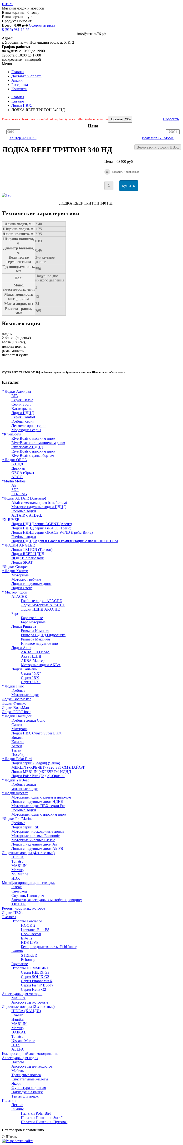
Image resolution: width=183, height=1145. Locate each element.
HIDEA (17, 857)
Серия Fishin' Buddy (37, 985)
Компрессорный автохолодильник (30, 1054)
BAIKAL (18, 1032)
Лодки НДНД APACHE (40, 609)
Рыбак (16, 887)
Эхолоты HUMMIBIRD (30, 968)
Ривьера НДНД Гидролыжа (43, 635)
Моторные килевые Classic (33, 840)
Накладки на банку (27, 1092)
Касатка (17, 742)
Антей (16, 746)
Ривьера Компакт (35, 631)
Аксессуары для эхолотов (32, 1066)
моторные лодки (24, 789)
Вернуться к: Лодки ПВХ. (158, 147)
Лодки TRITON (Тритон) (31, 549)
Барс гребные (32, 618)
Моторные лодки (25, 695)
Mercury (17, 870)
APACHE (19, 596)
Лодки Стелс (21, 588)
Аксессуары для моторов (22, 994)
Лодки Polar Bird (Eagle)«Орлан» (38, 776)
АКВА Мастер (33, 661)
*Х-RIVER (11, 520)
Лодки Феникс (14, 703)
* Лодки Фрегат (15, 793)
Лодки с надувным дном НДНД (37, 801)
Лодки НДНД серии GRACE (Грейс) (41, 528)
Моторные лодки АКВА (41, 665)
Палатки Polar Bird (36, 1113)
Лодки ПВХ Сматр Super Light (36, 733)
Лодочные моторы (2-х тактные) (28, 1007)
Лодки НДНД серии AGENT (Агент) (41, 524)
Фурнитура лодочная (28, 1088)
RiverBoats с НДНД (27, 447)
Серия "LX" (31, 682)
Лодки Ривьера (23, 626)
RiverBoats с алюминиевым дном (38, 443)
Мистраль (19, 729)
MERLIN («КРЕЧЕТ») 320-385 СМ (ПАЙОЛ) (48, 767)
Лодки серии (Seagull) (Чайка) (35, 763)
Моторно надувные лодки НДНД (38, 507)
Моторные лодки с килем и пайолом (41, 797)
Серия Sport (20, 404)
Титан (16, 750)
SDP (15, 490)
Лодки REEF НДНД (27, 554)
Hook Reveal (31, 934)
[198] (7, 195)
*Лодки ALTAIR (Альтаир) (24, 498)
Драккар (18, 468)
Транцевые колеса (26, 1075)
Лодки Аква (21, 648)
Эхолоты (9, 917)
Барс (15, 614)
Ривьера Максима (35, 639)
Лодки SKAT (22, 562)
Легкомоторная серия (28, 426)
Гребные (18, 690)
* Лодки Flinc (13, 686)
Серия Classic (22, 400)
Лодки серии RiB (25, 827)
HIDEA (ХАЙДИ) (26, 1011)
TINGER (18, 904)
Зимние (17, 1109)
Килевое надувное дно (39, 643)
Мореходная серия (26, 430)
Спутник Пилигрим (27, 895)
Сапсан (17, 725)
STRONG (19, 494)
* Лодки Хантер (15, 571)
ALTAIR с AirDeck (26, 515)
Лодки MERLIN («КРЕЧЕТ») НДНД (41, 772)
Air (13, 485)
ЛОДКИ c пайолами (27, 558)
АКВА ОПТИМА (35, 652)
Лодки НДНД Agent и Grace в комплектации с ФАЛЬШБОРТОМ (64, 541)
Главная (17, 97)
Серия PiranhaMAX (36, 981)
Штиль (7, 4)
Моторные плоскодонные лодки (37, 831)
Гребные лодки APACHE (41, 601)
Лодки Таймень (24, 669)
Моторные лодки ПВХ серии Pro (38, 806)
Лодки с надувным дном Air (34, 844)
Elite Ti (26, 938)
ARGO (17, 477)
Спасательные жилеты (29, 1079)
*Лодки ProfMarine (17, 819)
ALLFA (17, 1049)
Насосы (17, 1062)
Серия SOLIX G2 (35, 977)
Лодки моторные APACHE (43, 605)
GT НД (17, 464)
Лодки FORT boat (16, 712)
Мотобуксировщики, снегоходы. (28, 883)
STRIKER (29, 955)
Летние (17, 1105)
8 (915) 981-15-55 (16, 30)
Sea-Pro (17, 1015)
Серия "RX (30, 678)
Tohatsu (17, 861)
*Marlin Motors (13, 481)
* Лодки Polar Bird (17, 759)
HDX (15, 878)
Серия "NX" (31, 673)
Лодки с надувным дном (31, 584)
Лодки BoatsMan (15, 708)
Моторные (20, 575)
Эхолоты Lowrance (26, 921)
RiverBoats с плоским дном (33, 451)
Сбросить (171, 119)
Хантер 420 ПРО (22, 138)
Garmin (17, 951)
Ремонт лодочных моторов (24, 908)
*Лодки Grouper (15, 567)
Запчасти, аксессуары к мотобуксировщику (46, 900)
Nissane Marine (23, 1041)
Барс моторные (33, 622)
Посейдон (19, 754)
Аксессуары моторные (29, 1002)
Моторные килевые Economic (35, 836)
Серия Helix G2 (33, 989)
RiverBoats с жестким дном (33, 438)
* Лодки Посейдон (17, 716)
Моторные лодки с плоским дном (38, 814)
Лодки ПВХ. (21, 105)
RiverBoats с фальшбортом (32, 455)
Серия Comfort (23, 417)
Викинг (17, 737)
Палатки (9, 1100)
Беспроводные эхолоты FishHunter (48, 947)
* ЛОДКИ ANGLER (18, 545)
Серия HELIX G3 (35, 972)
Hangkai (17, 1019)
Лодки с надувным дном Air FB (37, 848)
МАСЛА (18, 998)
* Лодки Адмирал (16, 391)
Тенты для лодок (25, 1096)
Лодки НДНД (22, 413)
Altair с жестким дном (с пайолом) (39, 502)
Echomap (28, 960)
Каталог (18, 101)
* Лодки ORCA (14, 460)
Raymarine (19, 964)
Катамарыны (21, 409)
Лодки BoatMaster (16, 699)
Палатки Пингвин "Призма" (44, 1122)
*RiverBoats (11, 434)
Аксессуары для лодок (20, 1058)
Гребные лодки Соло (28, 720)
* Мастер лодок (14, 592)
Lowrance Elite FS (35, 930)
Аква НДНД (31, 656)
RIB (14, 396)
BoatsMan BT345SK (158, 138)
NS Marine (19, 874)
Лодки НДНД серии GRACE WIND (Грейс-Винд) (52, 532)
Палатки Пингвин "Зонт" (42, 1118)
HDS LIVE (30, 942)
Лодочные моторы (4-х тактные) (28, 853)
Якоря (16, 1083)
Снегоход (19, 891)
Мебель (17, 1071)
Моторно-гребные (26, 579)
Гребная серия (22, 421)
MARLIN (19, 866)
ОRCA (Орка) (22, 473)
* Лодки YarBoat (15, 780)
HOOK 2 (28, 925)
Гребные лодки (23, 511)
